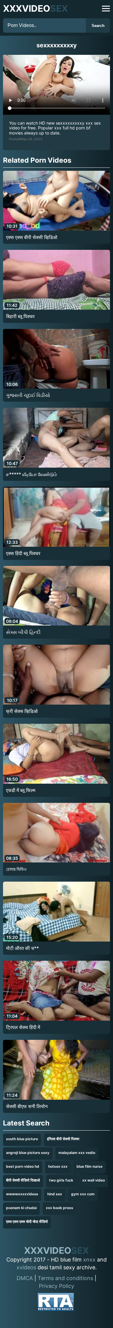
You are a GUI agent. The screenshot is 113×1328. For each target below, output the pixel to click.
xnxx (89, 1259)
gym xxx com (83, 1194)
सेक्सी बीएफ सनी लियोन (27, 1106)
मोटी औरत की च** (22, 948)
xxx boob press (59, 1207)
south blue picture (22, 1139)
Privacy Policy (56, 1286)
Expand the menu (106, 8)
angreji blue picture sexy (27, 1152)
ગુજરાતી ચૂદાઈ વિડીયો (28, 395)
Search (98, 25)
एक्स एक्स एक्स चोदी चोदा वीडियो (27, 1221)
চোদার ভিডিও (16, 869)
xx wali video (93, 1180)
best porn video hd (22, 1166)
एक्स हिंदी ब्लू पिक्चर (23, 553)
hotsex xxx (57, 1166)
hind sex (54, 1194)
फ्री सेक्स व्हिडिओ (22, 711)
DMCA (25, 1278)
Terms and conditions (65, 1278)
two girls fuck (61, 1180)
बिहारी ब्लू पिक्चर (20, 316)
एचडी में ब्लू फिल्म (20, 790)
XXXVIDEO (35, 8)
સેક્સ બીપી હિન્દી (23, 632)
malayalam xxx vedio (76, 1152)
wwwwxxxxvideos (22, 1194)
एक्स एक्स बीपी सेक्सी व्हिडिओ (31, 237)
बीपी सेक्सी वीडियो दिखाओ (23, 1180)
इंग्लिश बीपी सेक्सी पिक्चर (63, 1139)
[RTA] (56, 1303)
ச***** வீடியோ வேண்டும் (31, 474)
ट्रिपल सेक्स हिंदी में (23, 1027)
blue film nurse (89, 1166)
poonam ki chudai (21, 1207)
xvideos (26, 1267)
